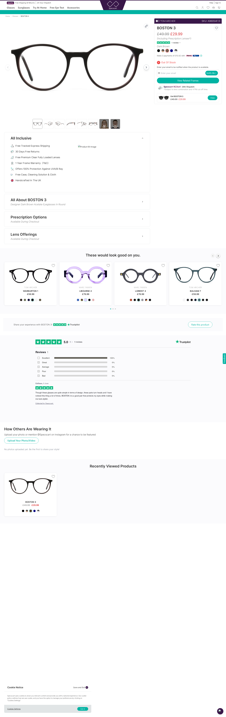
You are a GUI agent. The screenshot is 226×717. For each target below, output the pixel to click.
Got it (82, 709)
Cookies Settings (14, 709)
